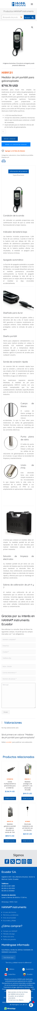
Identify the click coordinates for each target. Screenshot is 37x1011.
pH (8, 157)
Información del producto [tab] (18, 171)
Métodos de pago (9, 934)
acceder (9, 742)
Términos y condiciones (10, 915)
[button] (31, 4)
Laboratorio (12, 155)
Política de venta (8, 937)
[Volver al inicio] (18, 4)
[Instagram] (24, 861)
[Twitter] (12, 861)
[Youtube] (18, 861)
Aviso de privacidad (9, 918)
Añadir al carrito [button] (9, 798)
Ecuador (30, 974)
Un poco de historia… (10, 912)
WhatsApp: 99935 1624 (9, 902)
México (11, 969)
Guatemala (30, 969)
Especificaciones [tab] (18, 175)
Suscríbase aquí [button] (8, 957)
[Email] (29, 861)
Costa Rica (11, 974)
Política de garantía (9, 939)
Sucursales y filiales (9, 920)
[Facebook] (7, 861)
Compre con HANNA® (10, 931)
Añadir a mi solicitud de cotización (16, 144)
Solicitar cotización (10, 139)
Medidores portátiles (26, 155)
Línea (18, 155)
